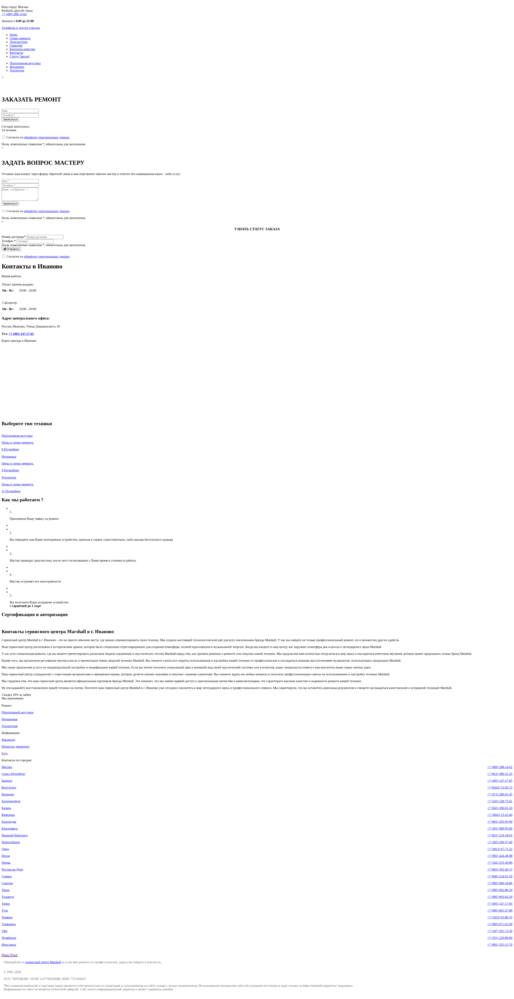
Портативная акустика (25, 63)
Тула (5, 910)
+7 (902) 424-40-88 (499, 856)
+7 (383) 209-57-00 (499, 842)
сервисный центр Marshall (43, 962)
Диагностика (19, 42)
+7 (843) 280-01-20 (499, 808)
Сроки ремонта (20, 38)
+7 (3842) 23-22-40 (499, 815)
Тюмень (7, 917)
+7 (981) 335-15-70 (499, 944)
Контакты (16, 52)
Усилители (17, 70)
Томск (6, 903)
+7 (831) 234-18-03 (499, 835)
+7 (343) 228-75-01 (499, 801)
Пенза (6, 856)
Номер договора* (13, 236)
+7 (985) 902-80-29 (499, 890)
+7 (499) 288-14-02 (14, 14)
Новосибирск (11, 842)
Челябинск (9, 938)
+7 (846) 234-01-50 (499, 876)
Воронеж (8, 794)
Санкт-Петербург (13, 774)
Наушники (17, 67)
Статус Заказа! (20, 56)
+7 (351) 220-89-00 (499, 938)
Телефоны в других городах (21, 28)
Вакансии (8, 739)
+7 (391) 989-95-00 (499, 828)
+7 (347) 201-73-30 (499, 931)
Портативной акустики (18, 712)
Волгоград (9, 787)
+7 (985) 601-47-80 (499, 910)
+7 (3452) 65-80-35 (499, 917)
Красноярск (10, 828)
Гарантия (16, 45)
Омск (5, 849)
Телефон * (9, 241)
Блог (5, 753)
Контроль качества (22, 49)
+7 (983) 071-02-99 (499, 924)
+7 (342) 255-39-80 (499, 862)
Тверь (5, 890)
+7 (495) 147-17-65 (21, 334)
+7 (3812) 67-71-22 (499, 849)
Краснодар (9, 821)
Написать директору (16, 746)
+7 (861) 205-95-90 (499, 821)
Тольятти (8, 897)
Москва (7, 767)
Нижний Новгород (15, 835)
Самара (7, 876)
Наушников (9, 719)
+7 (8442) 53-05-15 (499, 787)
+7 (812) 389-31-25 (499, 774)
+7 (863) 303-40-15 (499, 869)
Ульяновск (9, 924)
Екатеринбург (11, 801)
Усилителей (10, 726)
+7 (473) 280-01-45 (499, 794)
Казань (6, 808)
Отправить (12, 249)
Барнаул (7, 780)
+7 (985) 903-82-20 (499, 897)
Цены (13, 34)
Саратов (7, 883)
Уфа (4, 931)
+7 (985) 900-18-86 (499, 883)
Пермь (6, 862)
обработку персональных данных (47, 137)
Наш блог (10, 955)
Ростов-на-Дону (12, 869)
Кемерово (8, 815)
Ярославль (9, 944)
